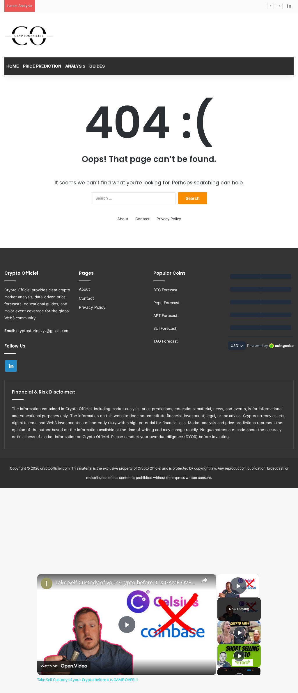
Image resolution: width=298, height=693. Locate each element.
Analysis (75, 66)
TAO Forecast (165, 341)
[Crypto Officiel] (29, 35)
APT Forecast (165, 315)
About (122, 218)
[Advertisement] (149, 524)
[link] (46, 583)
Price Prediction (42, 66)
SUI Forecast (164, 328)
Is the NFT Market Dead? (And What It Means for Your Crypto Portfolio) (103, 5)
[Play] (239, 632)
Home (12, 66)
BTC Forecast (165, 290)
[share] (204, 579)
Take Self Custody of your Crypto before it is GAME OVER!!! (125, 582)
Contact (142, 218)
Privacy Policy (169, 218)
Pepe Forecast (166, 302)
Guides (97, 66)
